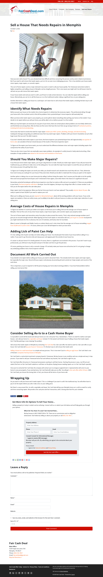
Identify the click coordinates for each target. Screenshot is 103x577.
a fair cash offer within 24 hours (78, 370)
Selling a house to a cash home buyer (21, 351)
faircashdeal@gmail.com (20, 555)
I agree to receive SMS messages (37, 438)
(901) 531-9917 (67, 416)
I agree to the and (42, 448)
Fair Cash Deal (49, 345)
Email (54, 429)
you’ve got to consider (77, 218)
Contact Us (26, 567)
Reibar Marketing (64, 571)
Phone (28, 429)
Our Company (70, 9)
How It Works (53, 9)
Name (12, 498)
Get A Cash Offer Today (15, 567)
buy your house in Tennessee (34, 347)
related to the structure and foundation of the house (46, 153)
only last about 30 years (80, 190)
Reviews (77, 9)
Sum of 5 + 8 (14, 521)
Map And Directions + (15, 557)
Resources (12, 569)
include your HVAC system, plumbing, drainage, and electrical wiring (65, 132)
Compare (61, 9)
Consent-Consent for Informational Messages (39, 436)
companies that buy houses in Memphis (29, 353)
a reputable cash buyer (36, 339)
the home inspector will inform (28, 184)
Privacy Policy (52, 448)
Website (12, 511)
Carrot (73, 574)
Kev (13, 31)
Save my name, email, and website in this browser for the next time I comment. (36, 518)
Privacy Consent (30, 446)
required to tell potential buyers (43, 196)
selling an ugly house (72, 351)
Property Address (31, 423)
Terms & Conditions (40, 448)
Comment (13, 476)
